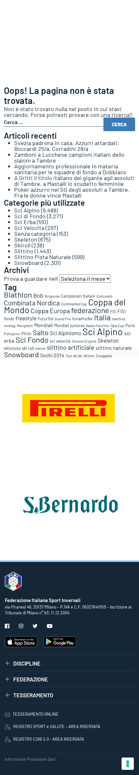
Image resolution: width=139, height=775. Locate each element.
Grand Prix (63, 319)
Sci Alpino (27, 210)
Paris (130, 325)
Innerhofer (82, 318)
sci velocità (60, 341)
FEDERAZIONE (30, 679)
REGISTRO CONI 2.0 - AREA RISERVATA (48, 739)
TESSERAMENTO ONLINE (36, 714)
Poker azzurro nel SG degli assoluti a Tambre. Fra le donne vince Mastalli (72, 192)
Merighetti (25, 326)
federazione (90, 310)
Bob (38, 295)
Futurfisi (45, 318)
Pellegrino (12, 334)
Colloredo (104, 296)
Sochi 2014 (52, 355)
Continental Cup (74, 304)
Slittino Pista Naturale (42, 256)
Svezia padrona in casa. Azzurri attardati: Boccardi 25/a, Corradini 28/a (66, 145)
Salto (40, 332)
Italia (102, 317)
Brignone (52, 296)
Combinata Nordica (32, 303)
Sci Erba (25, 221)
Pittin (26, 333)
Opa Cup (117, 325)
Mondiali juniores (69, 325)
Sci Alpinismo (65, 333)
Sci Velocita (29, 227)
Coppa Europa (50, 310)
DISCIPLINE (26, 663)
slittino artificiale (70, 347)
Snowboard (28, 262)
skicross (12, 348)
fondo (9, 318)
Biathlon (18, 294)
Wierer (89, 356)
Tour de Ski (74, 356)
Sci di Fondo (30, 216)
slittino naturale (114, 348)
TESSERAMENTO (33, 695)
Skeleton (25, 239)
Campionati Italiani (78, 296)
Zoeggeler (104, 355)
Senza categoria (35, 233)
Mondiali (43, 325)
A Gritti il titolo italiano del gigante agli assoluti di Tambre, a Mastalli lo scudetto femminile (74, 180)
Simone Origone (84, 341)
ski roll (28, 348)
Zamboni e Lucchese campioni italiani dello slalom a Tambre (69, 157)
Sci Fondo (32, 339)
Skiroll (22, 245)
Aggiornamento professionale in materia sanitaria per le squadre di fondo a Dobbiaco (70, 169)
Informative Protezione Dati (30, 759)
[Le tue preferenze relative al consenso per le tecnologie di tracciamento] (128, 764)
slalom (40, 348)
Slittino (23, 251)
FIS (113, 311)
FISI (121, 311)
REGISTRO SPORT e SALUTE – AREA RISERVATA (56, 726)
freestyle (26, 318)
